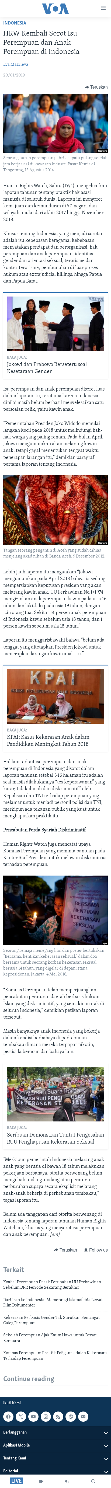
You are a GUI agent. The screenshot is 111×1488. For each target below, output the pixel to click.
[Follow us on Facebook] (8, 1417)
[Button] (96, 87)
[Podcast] (70, 1417)
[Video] (41, 1481)
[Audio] (67, 1481)
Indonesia (14, 23)
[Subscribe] (83, 1417)
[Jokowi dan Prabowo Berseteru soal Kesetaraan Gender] (55, 324)
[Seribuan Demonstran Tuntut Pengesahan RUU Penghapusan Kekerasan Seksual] (55, 1094)
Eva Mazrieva (15, 64)
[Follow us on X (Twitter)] (21, 1417)
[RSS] (58, 1417)
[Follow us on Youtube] (33, 1417)
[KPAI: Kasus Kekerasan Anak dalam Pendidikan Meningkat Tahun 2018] (55, 696)
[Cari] (93, 1481)
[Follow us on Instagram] (46, 1417)
